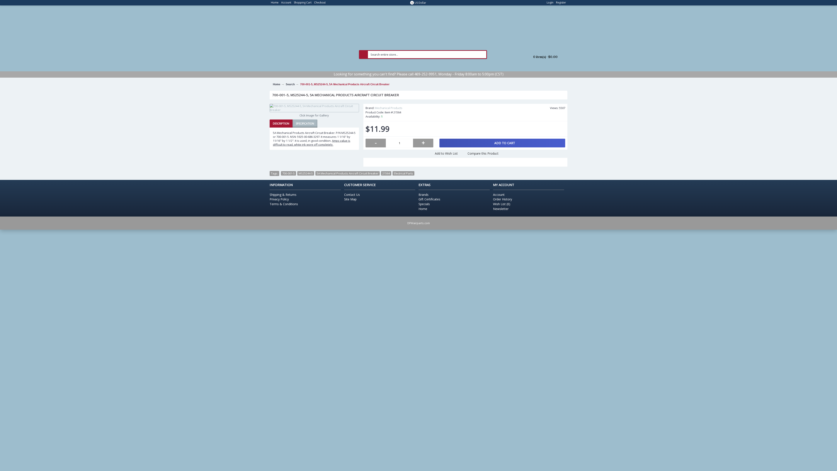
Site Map (350, 199)
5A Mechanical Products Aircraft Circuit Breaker (347, 173)
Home (422, 209)
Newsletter (501, 209)
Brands (423, 195)
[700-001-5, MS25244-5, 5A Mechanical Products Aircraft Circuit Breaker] (314, 108)
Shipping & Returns (283, 195)
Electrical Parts (403, 173)
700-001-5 (288, 173)
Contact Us (352, 195)
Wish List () (501, 204)
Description (281, 123)
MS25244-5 (306, 173)
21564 (386, 173)
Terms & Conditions (284, 204)
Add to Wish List (446, 153)
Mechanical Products (388, 108)
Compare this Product (483, 153)
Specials (424, 204)
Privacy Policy (279, 199)
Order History (502, 199)
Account (499, 195)
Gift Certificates (429, 199)
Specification (305, 123)
